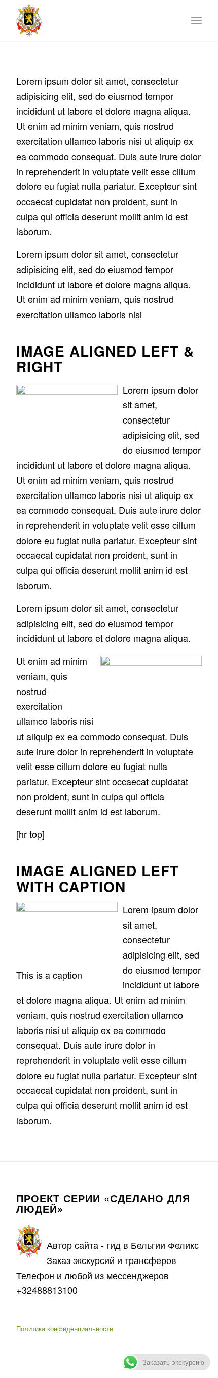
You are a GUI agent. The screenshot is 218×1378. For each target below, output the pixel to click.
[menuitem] (196, 20)
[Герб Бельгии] (90, 20)
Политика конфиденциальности (64, 1328)
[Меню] (196, 20)
